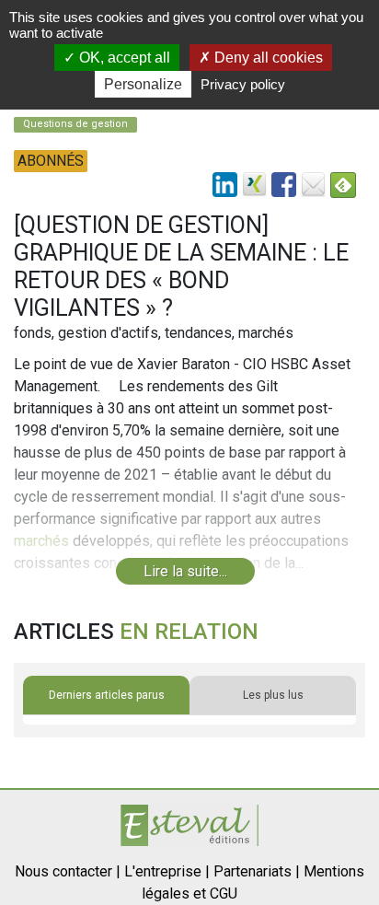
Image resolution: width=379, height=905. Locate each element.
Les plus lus (273, 695)
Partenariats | (256, 871)
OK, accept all (122, 57)
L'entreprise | (167, 871)
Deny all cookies (267, 57)
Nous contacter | (68, 871)
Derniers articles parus (107, 695)
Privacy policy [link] (243, 84)
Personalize (143, 84)
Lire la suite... (185, 571)
